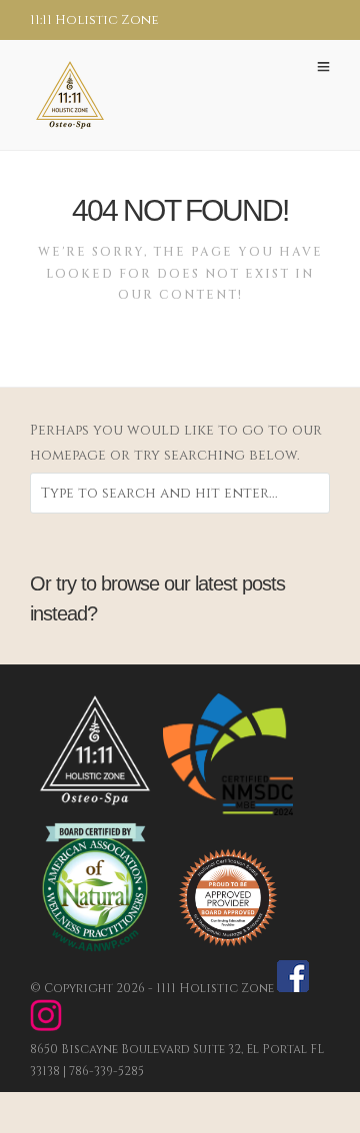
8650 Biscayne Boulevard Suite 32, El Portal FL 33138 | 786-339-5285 (177, 1059)
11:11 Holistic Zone (94, 20)
